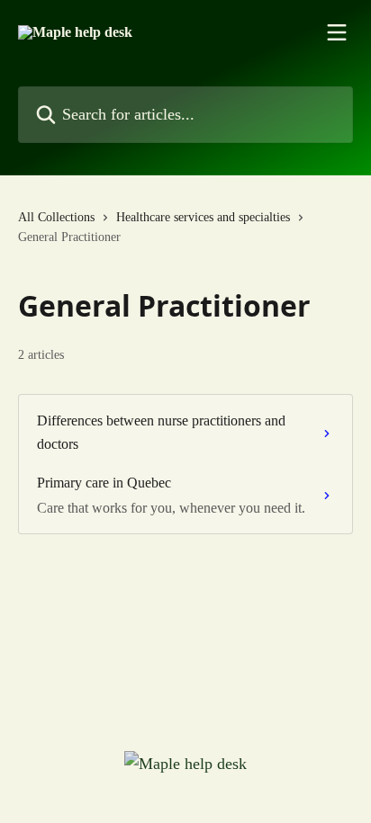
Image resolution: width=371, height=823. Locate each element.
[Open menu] (337, 32)
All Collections (56, 217)
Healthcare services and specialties (203, 217)
